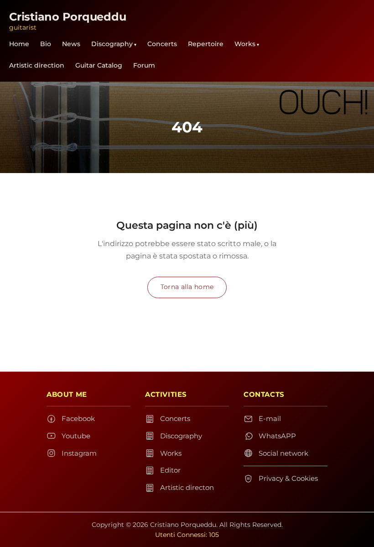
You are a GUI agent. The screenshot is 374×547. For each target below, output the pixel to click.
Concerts (162, 44)
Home (19, 44)
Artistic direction (36, 65)
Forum (144, 65)
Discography (112, 44)
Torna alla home (187, 287)
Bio (45, 44)
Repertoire (205, 44)
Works (244, 44)
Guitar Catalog (98, 65)
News (71, 44)
